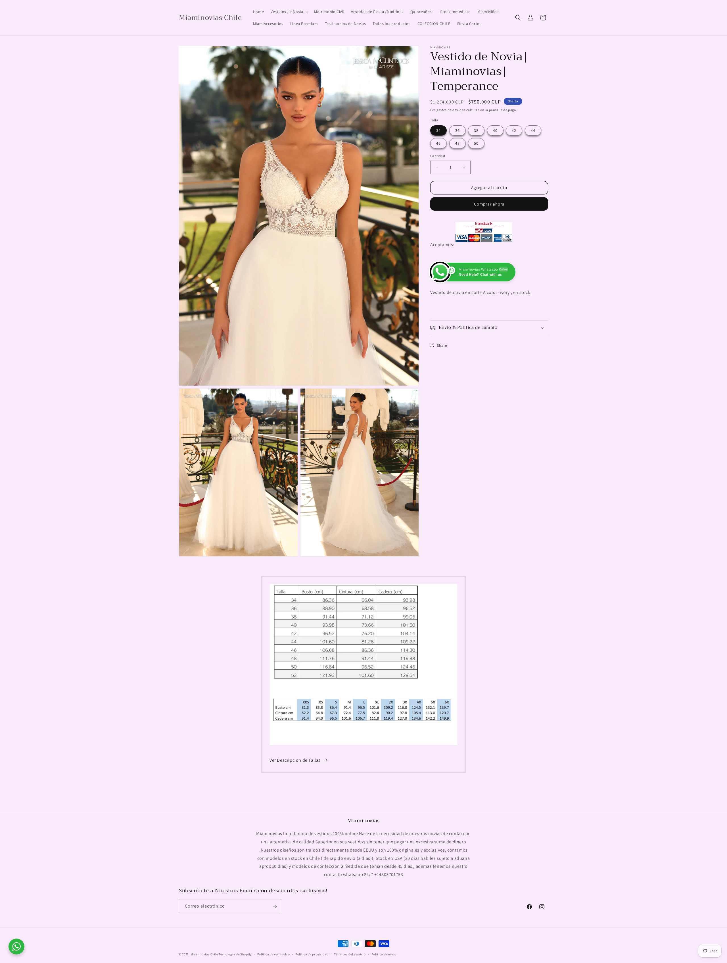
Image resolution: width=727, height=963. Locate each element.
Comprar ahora (489, 204)
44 (533, 130)
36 (457, 130)
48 (457, 143)
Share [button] (442, 345)
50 (476, 143)
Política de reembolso (273, 954)
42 (514, 130)
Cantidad (437, 155)
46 (438, 143)
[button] (289, 12)
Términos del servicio (350, 954)
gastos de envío (448, 110)
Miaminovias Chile (204, 954)
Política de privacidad (311, 954)
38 (476, 130)
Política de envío (383, 954)
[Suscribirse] (274, 906)
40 (495, 130)
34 (438, 130)
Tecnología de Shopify (235, 954)
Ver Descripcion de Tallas (295, 760)
